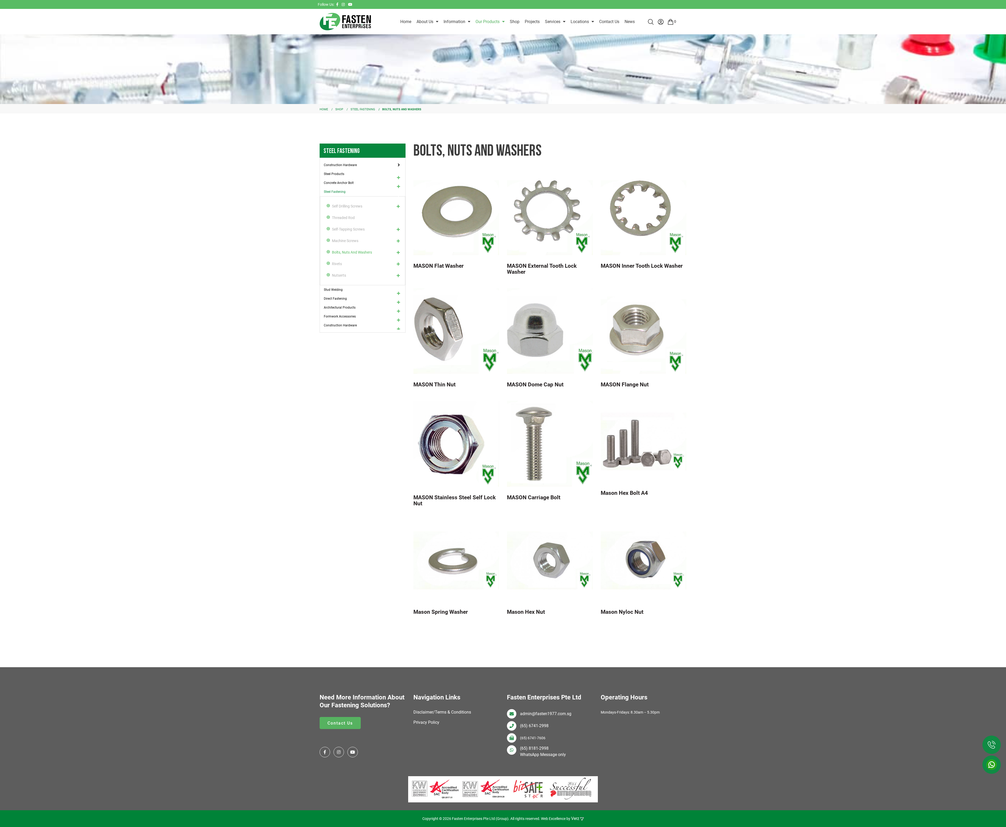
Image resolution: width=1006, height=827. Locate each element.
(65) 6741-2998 (534, 725)
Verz (575, 818)
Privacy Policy (426, 722)
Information (454, 21)
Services (552, 21)
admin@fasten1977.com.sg (545, 713)
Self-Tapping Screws (348, 229)
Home (405, 21)
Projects (532, 21)
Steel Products (334, 174)
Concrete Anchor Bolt (339, 183)
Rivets (337, 264)
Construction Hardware (340, 165)
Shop (515, 21)
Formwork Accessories (340, 316)
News (630, 21)
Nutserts (339, 275)
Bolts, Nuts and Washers (352, 252)
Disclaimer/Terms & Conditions (442, 712)
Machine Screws (345, 241)
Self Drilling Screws (347, 206)
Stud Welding (333, 290)
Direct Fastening (335, 298)
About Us (425, 21)
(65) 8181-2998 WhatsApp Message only (543, 751)
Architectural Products (340, 307)
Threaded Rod (343, 218)
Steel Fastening (335, 192)
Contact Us (609, 21)
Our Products (487, 21)
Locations (580, 21)
